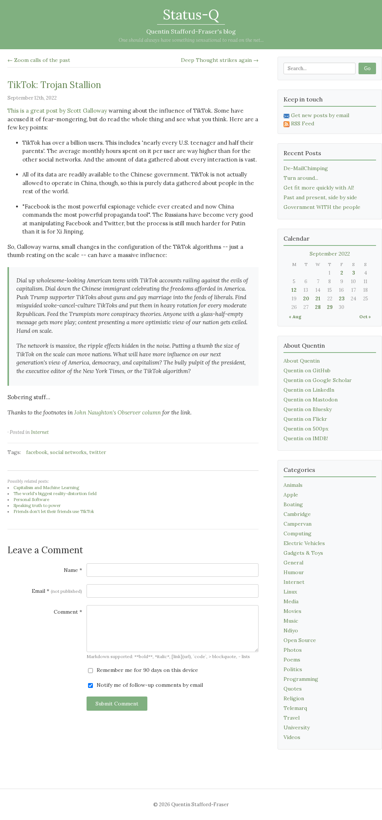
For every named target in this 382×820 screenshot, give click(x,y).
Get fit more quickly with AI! (319, 187)
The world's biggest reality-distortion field (55, 493)
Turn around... (301, 178)
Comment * (68, 611)
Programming (301, 679)
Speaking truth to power (37, 505)
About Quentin (302, 360)
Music (291, 620)
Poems (292, 659)
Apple (291, 494)
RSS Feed (302, 123)
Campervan (297, 523)
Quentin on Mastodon (311, 399)
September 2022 (330, 253)
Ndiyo (291, 630)
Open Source (300, 640)
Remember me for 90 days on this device (146, 670)
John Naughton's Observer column (117, 412)
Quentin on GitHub (307, 370)
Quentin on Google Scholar (318, 380)
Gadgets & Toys (303, 553)
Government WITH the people (322, 207)
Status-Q (191, 14)
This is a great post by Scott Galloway (57, 110)
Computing (297, 533)
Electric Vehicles (304, 543)
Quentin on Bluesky (308, 409)
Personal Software (31, 499)
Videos (292, 737)
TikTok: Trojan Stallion (54, 85)
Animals (293, 485)
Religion (294, 698)
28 (318, 307)
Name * (73, 570)
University (297, 727)
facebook (36, 452)
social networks (68, 452)
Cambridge (297, 514)
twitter (97, 452)
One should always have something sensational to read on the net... (191, 40)
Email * (57, 591)
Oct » (365, 316)
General (293, 562)
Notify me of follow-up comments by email (149, 685)
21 (317, 298)
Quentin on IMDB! (306, 438)
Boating (293, 504)
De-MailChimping (306, 168)
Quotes (293, 688)
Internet (40, 432)
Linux (290, 591)
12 (294, 290)
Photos (293, 650)
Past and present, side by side (320, 197)
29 (330, 307)
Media (291, 601)
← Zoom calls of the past (38, 60)
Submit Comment (117, 703)
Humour (294, 572)
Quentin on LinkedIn (309, 389)
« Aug (295, 316)
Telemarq (295, 708)
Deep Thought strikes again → (220, 60)
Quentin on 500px (306, 428)
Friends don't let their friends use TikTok (53, 511)
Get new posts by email (320, 115)
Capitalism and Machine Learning (46, 487)
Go (367, 68)
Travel (292, 717)
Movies (292, 611)
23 (342, 298)
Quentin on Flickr (305, 419)
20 (306, 298)
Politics (293, 669)
